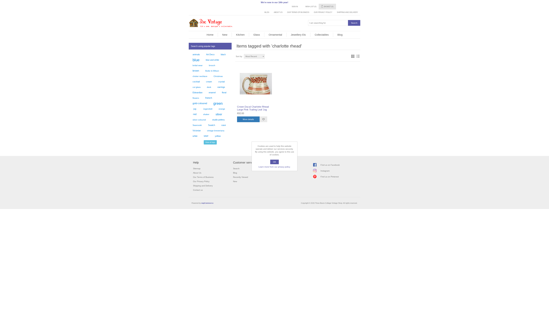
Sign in (295, 7)
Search (354, 23)
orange (222, 109)
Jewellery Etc (298, 34)
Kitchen (240, 34)
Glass (256, 34)
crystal (221, 81)
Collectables (322, 34)
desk (209, 87)
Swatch (211, 125)
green (218, 103)
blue (196, 60)
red (194, 114)
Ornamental (275, 34)
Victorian (197, 130)
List (358, 56)
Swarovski (197, 125)
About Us (278, 12)
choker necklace (200, 76)
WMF (206, 136)
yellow (218, 136)
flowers (196, 98)
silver (219, 114)
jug (194, 109)
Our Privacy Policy (323, 12)
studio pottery (218, 119)
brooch (212, 65)
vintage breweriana (215, 130)
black (223, 54)
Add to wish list (263, 119)
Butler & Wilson (212, 71)
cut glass (197, 87)
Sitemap (196, 168)
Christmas (218, 76)
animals (196, 54)
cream (209, 81)
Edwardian (197, 92)
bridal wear (198, 65)
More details (248, 119)
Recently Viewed (240, 177)
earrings (221, 87)
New (224, 34)
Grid (352, 56)
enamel (212, 92)
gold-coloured (200, 103)
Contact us (198, 190)
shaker (206, 114)
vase (223, 125)
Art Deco (210, 54)
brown (196, 70)
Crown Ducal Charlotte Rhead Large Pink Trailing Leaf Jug (253, 108)
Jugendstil (207, 109)
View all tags (210, 142)
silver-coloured (199, 120)
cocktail (196, 81)
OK (274, 162)
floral (224, 92)
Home (210, 34)
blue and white (212, 60)
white (195, 136)
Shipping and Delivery (347, 12)
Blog (266, 12)
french (208, 98)
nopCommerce (207, 203)
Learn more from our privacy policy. (274, 167)
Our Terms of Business (298, 12)
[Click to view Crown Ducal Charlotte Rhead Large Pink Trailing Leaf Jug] (256, 84)
